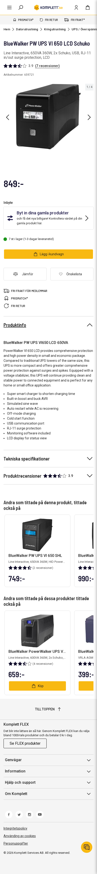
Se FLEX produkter (25, 743)
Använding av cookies (20, 836)
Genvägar (13, 760)
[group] (48, 117)
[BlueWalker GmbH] (88, 76)
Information (15, 771)
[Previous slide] (7, 117)
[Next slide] (89, 117)
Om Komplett (16, 793)
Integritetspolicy (15, 828)
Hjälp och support (20, 782)
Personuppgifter (16, 843)
